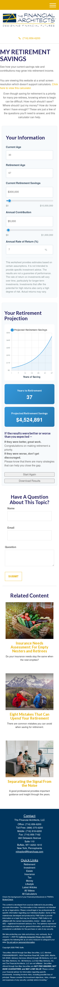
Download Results (29, 481)
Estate (29, 870)
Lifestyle (29, 884)
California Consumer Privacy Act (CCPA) (35, 936)
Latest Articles (29, 887)
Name (11, 508)
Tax (29, 877)
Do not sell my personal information (21, 942)
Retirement (29, 864)
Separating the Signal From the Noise (29, 783)
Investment (29, 867)
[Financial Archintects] (29, 20)
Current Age (13, 147)
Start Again (29, 474)
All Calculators (29, 893)
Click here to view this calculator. (29, 86)
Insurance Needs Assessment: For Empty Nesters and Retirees (29, 647)
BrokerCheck (7, 899)
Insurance (29, 874)
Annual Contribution (18, 212)
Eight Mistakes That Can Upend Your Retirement (29, 716)
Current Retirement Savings (23, 183)
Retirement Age (15, 165)
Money (29, 880)
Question (10, 547)
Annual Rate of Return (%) (22, 241)
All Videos (29, 890)
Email (10, 527)
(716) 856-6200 (31, 38)
